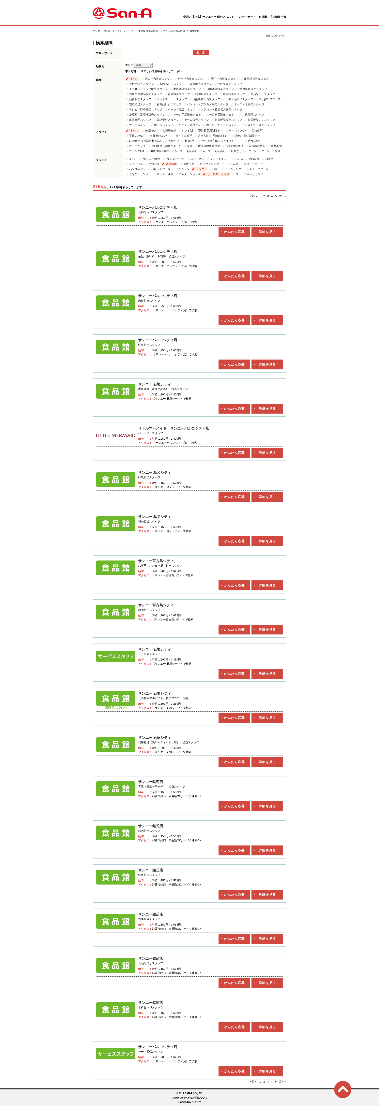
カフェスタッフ (138, 124)
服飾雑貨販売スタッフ (258, 78)
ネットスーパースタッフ (172, 99)
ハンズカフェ (137, 169)
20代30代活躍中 (160, 151)
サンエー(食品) (152, 158)
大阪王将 (188, 163)
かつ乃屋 (153, 163)
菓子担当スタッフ (270, 99)
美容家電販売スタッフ (223, 114)
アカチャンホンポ (190, 174)
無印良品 (254, 158)
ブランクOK (136, 151)
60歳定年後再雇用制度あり (146, 140)
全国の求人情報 (177, 31)
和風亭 (269, 158)
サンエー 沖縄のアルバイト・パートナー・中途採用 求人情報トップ (129, 31)
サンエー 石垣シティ (154, 384)
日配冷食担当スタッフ (206, 99)
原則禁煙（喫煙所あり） (166, 146)
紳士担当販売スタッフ (191, 78)
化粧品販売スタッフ (229, 83)
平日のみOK (136, 135)
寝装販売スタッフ (201, 83)
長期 (189, 146)
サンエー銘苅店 (150, 782)
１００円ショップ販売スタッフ (148, 89)
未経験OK (151, 130)
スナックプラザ (259, 169)
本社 (216, 169)
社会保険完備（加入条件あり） (222, 140)
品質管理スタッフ (140, 99)
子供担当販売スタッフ (225, 78)
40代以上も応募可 (214, 151)
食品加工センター (140, 174)
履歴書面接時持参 (209, 146)
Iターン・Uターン (259, 151)
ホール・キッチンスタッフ (222, 124)
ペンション (183, 169)
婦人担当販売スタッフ (159, 78)
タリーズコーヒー (255, 163)
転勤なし (236, 151)
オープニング (137, 146)
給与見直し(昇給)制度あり (214, 135)
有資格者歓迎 (257, 146)
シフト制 (187, 130)
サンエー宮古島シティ (156, 561)
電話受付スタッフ (168, 119)
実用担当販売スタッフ (253, 89)
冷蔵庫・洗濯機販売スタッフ (147, 114)
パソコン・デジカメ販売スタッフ (207, 104)
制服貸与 (190, 140)
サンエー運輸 (165, 174)
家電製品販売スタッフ (228, 119)
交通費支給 (169, 130)
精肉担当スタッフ (206, 94)
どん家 (234, 163)
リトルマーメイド (218, 174)
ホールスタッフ (163, 124)
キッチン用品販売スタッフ (187, 114)
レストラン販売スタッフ (260, 124)
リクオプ (196, 1102)
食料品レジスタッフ (169, 104)
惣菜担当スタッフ (140, 104)
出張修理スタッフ (140, 119)
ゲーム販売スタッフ (196, 119)
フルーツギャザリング (249, 174)
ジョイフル (136, 163)
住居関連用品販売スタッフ (145, 94)
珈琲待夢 (171, 163)
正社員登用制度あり (210, 130)
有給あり (173, 140)
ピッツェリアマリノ (212, 163)
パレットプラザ (161, 169)
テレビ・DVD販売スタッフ (145, 109)
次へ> (282, 196)
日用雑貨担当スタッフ (220, 89)
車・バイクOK (237, 130)
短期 (277, 151)
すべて (134, 78)
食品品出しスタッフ (262, 94)
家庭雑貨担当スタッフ (187, 89)
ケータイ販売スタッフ (182, 109)
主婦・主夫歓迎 (182, 135)
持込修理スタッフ (253, 114)
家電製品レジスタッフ (261, 119)
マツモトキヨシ (219, 158)
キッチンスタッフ (190, 124)
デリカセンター (234, 169)
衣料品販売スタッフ (141, 83)
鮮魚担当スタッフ (234, 94)
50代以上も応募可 (186, 151)
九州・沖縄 (278, 35)
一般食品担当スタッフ (239, 99)
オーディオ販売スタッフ (249, 104)
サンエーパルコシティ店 (157, 207)
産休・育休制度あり (247, 135)
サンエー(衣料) (176, 158)
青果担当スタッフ (179, 94)
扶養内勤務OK (234, 146)
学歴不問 (276, 146)
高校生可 (257, 130)
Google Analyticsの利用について (189, 1097)
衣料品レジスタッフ (171, 83)
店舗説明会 (255, 140)
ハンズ (239, 158)
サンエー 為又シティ (154, 473)
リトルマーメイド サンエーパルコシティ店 (173, 428)
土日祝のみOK (158, 135)
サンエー (201, 169)
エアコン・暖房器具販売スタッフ (221, 109)
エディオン (198, 158)
